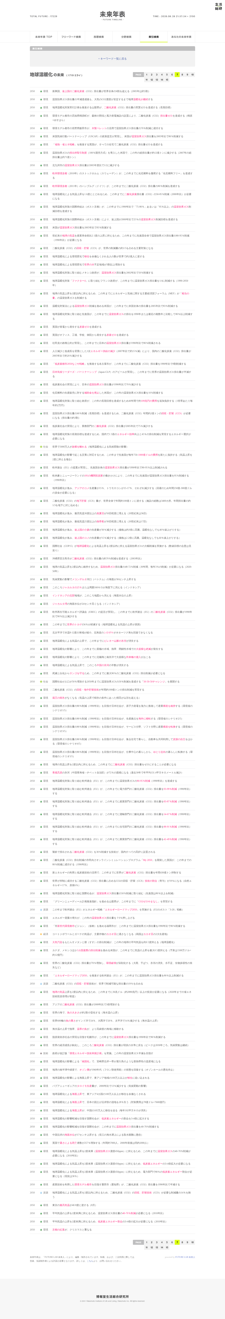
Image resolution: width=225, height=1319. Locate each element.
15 (167, 79)
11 (146, 79)
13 (157, 79)
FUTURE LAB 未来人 (185, 1257)
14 (162, 79)
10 (192, 74)
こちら (90, 1261)
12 (152, 79)
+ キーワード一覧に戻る (112, 58)
